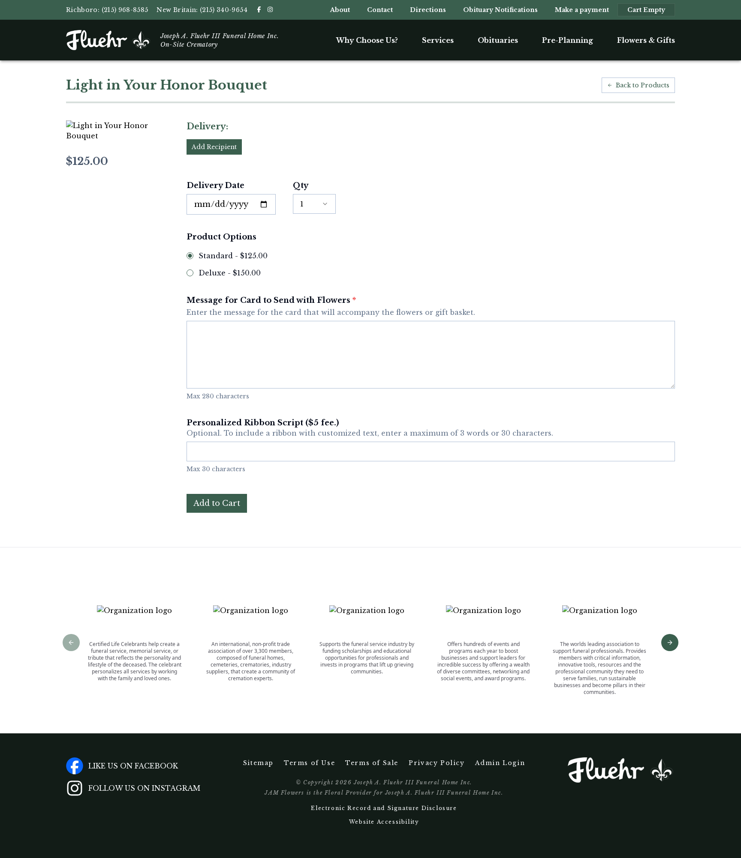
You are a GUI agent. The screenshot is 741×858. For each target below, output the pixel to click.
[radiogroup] (431, 264)
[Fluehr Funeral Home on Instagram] (270, 9)
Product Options (221, 237)
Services (438, 40)
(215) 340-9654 (223, 10)
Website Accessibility (384, 822)
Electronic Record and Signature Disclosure (384, 808)
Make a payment (582, 10)
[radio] (190, 255)
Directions (428, 10)
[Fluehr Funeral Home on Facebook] (259, 9)
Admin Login (500, 763)
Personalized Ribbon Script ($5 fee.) (370, 427)
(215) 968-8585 (125, 10)
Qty (300, 185)
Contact (380, 10)
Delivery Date (215, 185)
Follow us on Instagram (144, 788)
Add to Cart (216, 503)
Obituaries (498, 40)
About (340, 10)
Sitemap (258, 763)
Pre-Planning (567, 40)
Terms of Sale (371, 763)
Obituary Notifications (500, 10)
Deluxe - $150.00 (230, 273)
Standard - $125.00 (233, 255)
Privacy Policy (436, 763)
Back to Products (642, 85)
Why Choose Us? (367, 40)
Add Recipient (214, 147)
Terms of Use (309, 763)
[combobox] (314, 204)
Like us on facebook (133, 766)
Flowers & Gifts (646, 40)
